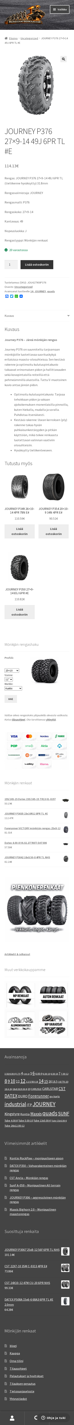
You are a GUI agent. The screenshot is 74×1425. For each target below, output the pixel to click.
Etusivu (13, 38)
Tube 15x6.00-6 (59, 1120)
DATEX (11, 1096)
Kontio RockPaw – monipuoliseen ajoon (36, 1158)
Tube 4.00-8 (11, 1120)
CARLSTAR (50, 1088)
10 (12, 1081)
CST (62, 1088)
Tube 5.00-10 (25, 1120)
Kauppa (15, 1353)
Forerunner (38, 1096)
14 (31, 291)
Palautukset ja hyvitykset (27, 1376)
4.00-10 (26, 1074)
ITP (29, 1104)
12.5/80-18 (32, 1081)
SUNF (63, 1113)
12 (22, 1080)
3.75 (18, 1073)
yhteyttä (51, 719)
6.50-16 (54, 1073)
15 (46, 1081)
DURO (23, 1096)
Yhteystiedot (18, 1399)
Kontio (25, 1114)
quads (51, 291)
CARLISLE (36, 1089)
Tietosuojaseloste (22, 1391)
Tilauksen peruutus (23, 1384)
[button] (63, 59)
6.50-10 (46, 1073)
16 (50, 1081)
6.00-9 (38, 1073)
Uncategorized (29, 38)
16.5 (55, 1081)
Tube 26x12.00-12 (14, 1125)
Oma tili (12, 1418)
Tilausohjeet (18, 1368)
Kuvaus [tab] (9, 316)
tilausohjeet (18, 719)
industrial (15, 1104)
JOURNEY (40, 291)
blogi (13, 1346)
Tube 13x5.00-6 (42, 1120)
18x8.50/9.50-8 (19, 1089)
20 (29, 1089)
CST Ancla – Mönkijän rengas (29, 1178)
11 (18, 1081)
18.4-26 (8, 1089)
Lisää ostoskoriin (37, 264)
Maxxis (36, 1113)
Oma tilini (16, 1361)
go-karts (55, 1096)
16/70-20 (63, 1081)
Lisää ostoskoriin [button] (19, 531)
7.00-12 (64, 1073)
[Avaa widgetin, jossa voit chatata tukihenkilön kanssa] (53, 1418)
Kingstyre (12, 1114)
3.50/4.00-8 (10, 1073)
